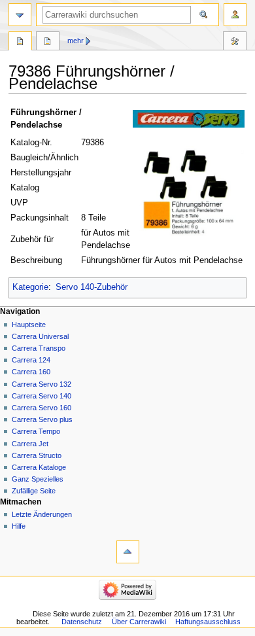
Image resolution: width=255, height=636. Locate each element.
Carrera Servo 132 (41, 384)
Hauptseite (29, 324)
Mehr (75, 40)
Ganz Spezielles (37, 479)
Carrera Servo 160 (41, 408)
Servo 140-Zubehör (92, 287)
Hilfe (19, 526)
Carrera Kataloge (39, 467)
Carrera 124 (31, 360)
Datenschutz (81, 622)
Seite (20, 42)
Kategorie (30, 287)
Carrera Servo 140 (41, 396)
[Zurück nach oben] (127, 551)
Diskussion (48, 42)
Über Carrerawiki (139, 622)
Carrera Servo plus (42, 419)
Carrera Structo (36, 455)
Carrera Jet (30, 444)
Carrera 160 (31, 372)
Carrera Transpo (38, 348)
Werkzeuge (235, 42)
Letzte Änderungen (42, 514)
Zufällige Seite (34, 491)
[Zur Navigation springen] (19, 14)
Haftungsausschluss (208, 622)
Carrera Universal (40, 336)
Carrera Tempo (36, 431)
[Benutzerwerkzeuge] (235, 14)
